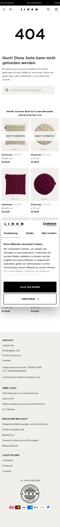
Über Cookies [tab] (49, 233)
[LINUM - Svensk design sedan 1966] (29, 9)
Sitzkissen (11, 154)
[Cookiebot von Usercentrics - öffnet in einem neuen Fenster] (43, 225)
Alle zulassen (30, 287)
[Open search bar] (10, 9)
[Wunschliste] (48, 9)
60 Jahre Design (33, 3)
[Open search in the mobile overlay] (9, 9)
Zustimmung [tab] (11, 233)
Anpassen (28, 299)
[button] (4, 9)
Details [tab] (30, 233)
